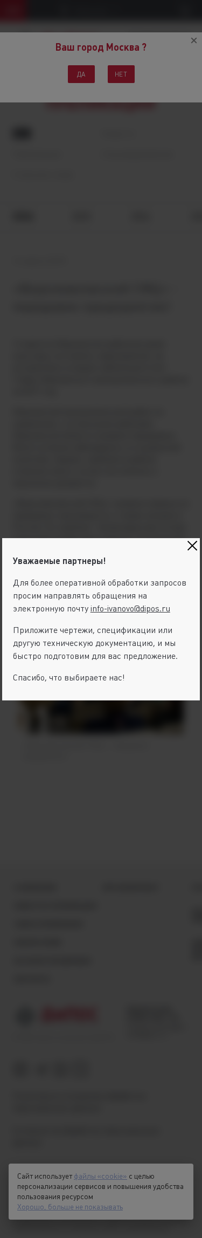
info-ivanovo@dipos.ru (130, 608)
